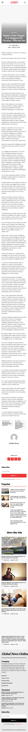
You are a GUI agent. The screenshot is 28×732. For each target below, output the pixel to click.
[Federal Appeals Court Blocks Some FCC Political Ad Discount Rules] (5, 497)
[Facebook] (8, 459)
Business (3, 707)
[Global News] (14, 437)
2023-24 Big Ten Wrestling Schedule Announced (7, 424)
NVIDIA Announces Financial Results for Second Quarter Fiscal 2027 (17, 491)
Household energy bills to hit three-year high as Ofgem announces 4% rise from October (17, 505)
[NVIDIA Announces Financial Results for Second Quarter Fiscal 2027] (5, 491)
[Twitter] (12, 459)
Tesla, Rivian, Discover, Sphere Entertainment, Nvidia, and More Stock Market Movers (19, 425)
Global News (15, 45)
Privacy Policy (18, 479)
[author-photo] (2, 560)
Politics (14, 32)
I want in (13, 475)
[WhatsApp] (19, 459)
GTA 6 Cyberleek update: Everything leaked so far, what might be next (18, 522)
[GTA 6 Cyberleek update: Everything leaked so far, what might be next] (5, 522)
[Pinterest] (15, 459)
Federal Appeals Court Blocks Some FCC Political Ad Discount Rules (18, 498)
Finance (3, 695)
